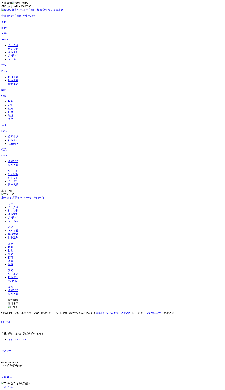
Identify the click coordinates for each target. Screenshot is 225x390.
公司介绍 (13, 45)
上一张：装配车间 (11, 197)
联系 (10, 287)
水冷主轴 (13, 77)
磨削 (10, 118)
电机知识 (13, 143)
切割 (10, 101)
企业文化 (13, 52)
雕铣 (10, 115)
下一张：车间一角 (33, 197)
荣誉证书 (13, 55)
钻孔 (10, 105)
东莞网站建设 (153, 313)
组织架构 (13, 48)
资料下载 (13, 164)
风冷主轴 (13, 80)
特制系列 (13, 83)
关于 (10, 203)
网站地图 (126, 313)
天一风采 (13, 59)
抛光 (10, 108)
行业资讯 (13, 140)
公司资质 (13, 181)
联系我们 (13, 161)
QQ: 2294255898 (17, 339)
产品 (10, 227)
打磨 (10, 112)
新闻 (10, 270)
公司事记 (13, 136)
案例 (10, 243)
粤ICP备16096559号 (107, 313)
